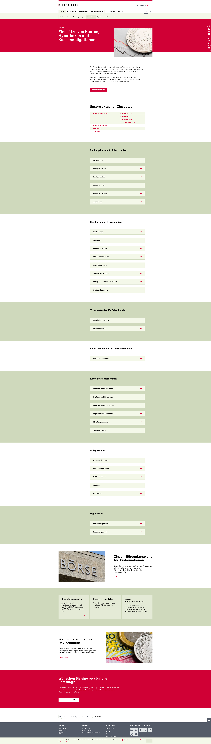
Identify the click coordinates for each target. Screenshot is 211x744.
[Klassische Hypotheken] (117, 615)
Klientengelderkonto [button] (101, 422)
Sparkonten (125, 116)
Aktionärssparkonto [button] (101, 257)
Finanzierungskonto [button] (101, 359)
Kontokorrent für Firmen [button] (103, 389)
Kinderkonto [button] (98, 232)
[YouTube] (136, 734)
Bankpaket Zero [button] (99, 169)
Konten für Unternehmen (100, 125)
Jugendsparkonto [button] (100, 265)
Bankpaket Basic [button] (99, 177)
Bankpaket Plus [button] (99, 185)
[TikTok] (150, 730)
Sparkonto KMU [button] (99, 430)
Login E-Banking (141, 5)
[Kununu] (136, 730)
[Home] (60, 716)
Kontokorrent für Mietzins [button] (103, 405)
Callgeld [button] (96, 485)
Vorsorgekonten (127, 119)
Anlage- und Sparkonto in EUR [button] (105, 282)
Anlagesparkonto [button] (100, 248)
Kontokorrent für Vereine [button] (103, 397)
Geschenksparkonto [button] (101, 273)
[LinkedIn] (132, 730)
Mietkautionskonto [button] (100, 290)
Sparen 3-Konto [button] (99, 328)
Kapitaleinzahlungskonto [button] (103, 414)
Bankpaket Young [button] (100, 194)
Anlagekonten (97, 128)
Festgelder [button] (97, 494)
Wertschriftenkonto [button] (101, 460)
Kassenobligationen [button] (101, 469)
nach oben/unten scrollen (209, 720)
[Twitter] (132, 734)
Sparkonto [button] (97, 240)
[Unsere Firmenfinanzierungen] (149, 615)
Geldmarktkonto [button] (99, 477)
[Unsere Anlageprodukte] (85, 615)
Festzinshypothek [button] (100, 532)
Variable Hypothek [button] (100, 524)
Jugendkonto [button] (98, 202)
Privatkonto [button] (98, 160)
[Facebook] (141, 730)
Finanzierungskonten (128, 122)
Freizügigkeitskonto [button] (101, 320)
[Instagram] (145, 730)
